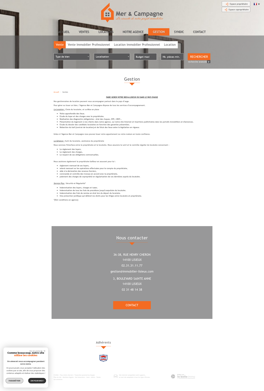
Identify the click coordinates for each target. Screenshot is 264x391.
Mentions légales (68, 377)
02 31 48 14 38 (132, 289)
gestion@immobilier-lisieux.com (132, 271)
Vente (60, 45)
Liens (88, 377)
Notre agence (133, 32)
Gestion (159, 32)
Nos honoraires (80, 377)
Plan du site (57, 377)
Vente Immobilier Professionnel (89, 45)
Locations (105, 32)
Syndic (179, 32)
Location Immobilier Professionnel (137, 45)
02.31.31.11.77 (132, 265)
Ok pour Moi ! (37, 380)
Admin (93, 377)
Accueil (64, 32)
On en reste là (35, 351)
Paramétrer (14, 380)
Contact (199, 32)
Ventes (84, 32)
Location (170, 45)
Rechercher (199, 57)
